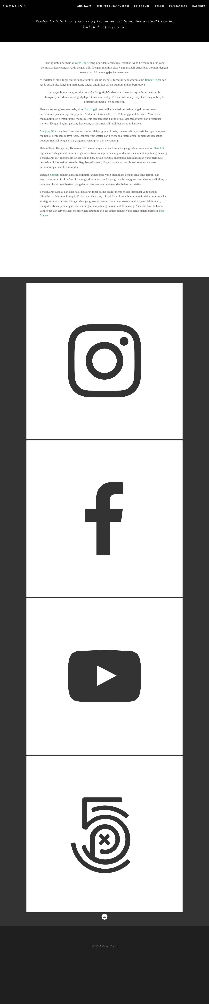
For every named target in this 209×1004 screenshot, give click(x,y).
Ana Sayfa (84, 6)
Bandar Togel (153, 79)
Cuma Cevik (14, 5)
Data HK (159, 148)
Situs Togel (82, 62)
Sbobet (54, 174)
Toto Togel (90, 109)
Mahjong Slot (48, 131)
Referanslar (178, 6)
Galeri (159, 6)
